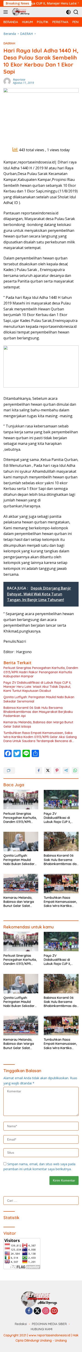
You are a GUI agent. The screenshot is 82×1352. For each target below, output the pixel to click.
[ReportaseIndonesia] (21, 12)
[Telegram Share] (66, 770)
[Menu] (6, 12)
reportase (19, 80)
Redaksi (21, 1324)
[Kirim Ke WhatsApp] (75, 770)
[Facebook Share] (38, 770)
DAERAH (9, 43)
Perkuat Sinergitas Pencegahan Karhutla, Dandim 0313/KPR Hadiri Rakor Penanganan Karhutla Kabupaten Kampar (40, 672)
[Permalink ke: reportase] (7, 81)
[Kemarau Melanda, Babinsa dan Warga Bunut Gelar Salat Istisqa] (20, 883)
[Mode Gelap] (68, 12)
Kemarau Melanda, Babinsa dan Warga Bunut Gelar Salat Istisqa (38, 724)
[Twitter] (37, 1311)
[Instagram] (45, 1311)
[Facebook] (29, 1311)
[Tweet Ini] (47, 770)
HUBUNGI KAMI (41, 1329)
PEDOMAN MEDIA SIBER (49, 1324)
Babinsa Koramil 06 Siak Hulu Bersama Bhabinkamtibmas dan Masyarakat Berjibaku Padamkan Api (38, 712)
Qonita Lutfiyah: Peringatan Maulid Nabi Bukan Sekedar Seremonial (38, 699)
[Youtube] (54, 1311)
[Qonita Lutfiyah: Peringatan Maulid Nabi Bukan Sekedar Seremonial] (20, 841)
